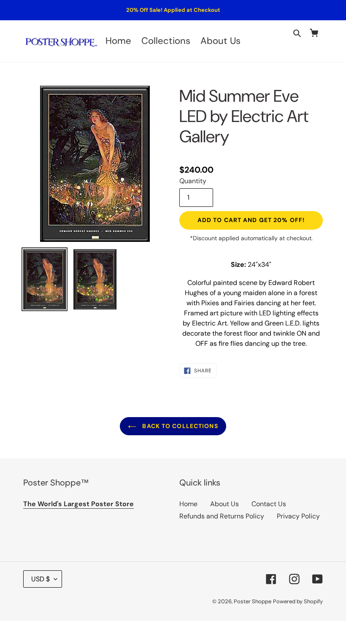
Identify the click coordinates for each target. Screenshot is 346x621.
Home (188, 503)
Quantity (192, 180)
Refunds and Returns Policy (221, 516)
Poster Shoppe (252, 601)
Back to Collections (179, 426)
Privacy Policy (298, 516)
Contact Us (268, 503)
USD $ (40, 579)
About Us (224, 503)
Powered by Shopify (298, 601)
